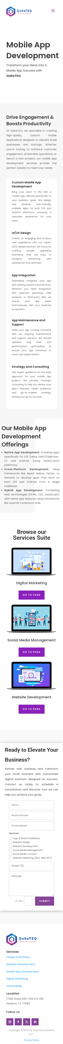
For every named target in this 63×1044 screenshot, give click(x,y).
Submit (44, 901)
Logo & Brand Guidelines (26, 838)
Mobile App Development (22, 971)
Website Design (21, 842)
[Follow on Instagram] (9, 1021)
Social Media (14, 986)
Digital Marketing (17, 979)
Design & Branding (17, 957)
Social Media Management (28, 850)
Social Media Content (25, 854)
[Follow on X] (26, 1021)
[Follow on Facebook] (18, 1021)
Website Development (25, 846)
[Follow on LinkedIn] (35, 1021)
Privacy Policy (31, 1040)
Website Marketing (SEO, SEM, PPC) (32, 858)
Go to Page (31, 595)
